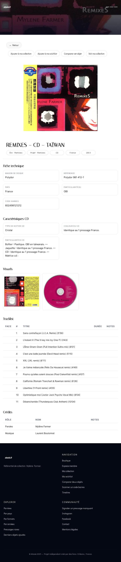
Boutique (66, 460)
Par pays (8, 513)
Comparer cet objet (73, 53)
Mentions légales (70, 529)
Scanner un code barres (73, 487)
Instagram (67, 513)
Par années (9, 524)
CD (57, 152)
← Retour (14, 45)
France (73, 152)
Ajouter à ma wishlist (47, 53)
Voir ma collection (96, 53)
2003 (88, 152)
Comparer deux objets (72, 481)
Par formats (9, 518)
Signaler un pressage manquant (77, 508)
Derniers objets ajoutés (14, 534)
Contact (65, 524)
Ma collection (68, 471)
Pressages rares (11, 529)
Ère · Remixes (16, 152)
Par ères (8, 508)
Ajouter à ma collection (21, 53)
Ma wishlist (67, 476)
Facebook (66, 518)
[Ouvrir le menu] (111, 7)
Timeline (66, 492)
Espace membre (69, 465)
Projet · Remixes (37, 152)
